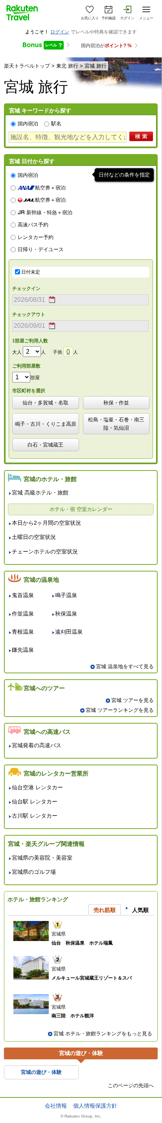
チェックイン (26, 288)
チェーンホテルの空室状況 (45, 552)
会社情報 (56, 1106)
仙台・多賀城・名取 (45, 403)
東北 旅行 (67, 66)
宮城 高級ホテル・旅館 (40, 493)
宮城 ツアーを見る (132, 700)
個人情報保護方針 (95, 1106)
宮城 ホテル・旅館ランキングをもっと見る (102, 1034)
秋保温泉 (66, 614)
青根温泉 (23, 632)
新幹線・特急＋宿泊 (49, 212)
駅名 (56, 124)
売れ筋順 (105, 910)
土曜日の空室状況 (34, 537)
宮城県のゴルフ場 (34, 872)
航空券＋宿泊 (50, 188)
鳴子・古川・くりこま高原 (45, 424)
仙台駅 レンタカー (34, 802)
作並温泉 (23, 614)
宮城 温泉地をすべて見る (125, 666)
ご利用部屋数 (26, 366)
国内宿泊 (28, 124)
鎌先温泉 (23, 650)
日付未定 (30, 272)
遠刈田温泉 (69, 632)
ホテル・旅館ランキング (37, 899)
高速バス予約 (33, 225)
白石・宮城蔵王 (45, 445)
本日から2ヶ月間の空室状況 (46, 523)
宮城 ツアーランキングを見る (120, 710)
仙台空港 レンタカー (37, 787)
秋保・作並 (116, 403)
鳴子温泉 (66, 595)
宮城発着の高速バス (36, 745)
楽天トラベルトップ (27, 66)
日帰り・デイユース (41, 249)
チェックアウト (28, 314)
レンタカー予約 (35, 237)
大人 (17, 352)
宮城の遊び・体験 (41, 1072)
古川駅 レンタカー (34, 816)
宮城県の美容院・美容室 (42, 858)
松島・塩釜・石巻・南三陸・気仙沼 (116, 424)
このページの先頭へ (131, 1085)
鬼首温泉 (23, 595)
